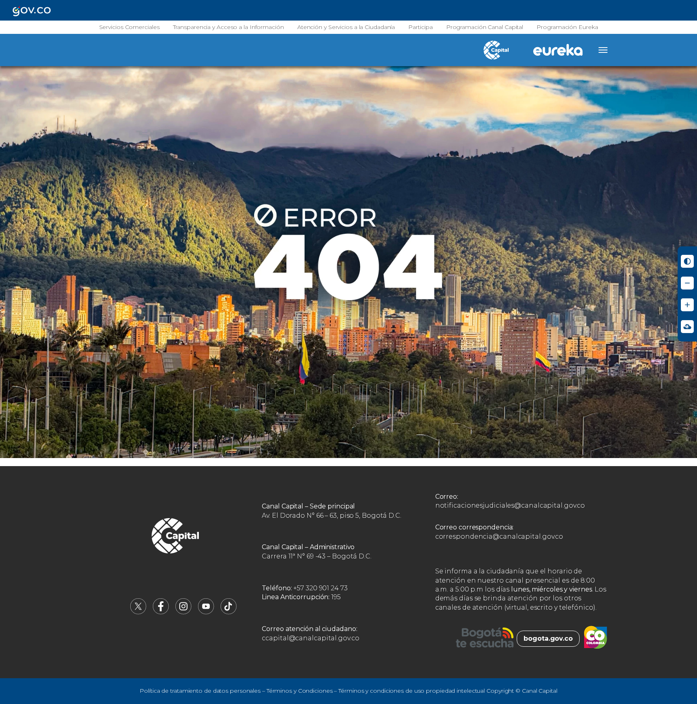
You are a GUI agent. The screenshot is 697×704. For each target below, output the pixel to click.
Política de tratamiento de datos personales (200, 690)
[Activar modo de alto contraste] (687, 261)
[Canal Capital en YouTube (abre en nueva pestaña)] (206, 612)
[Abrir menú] (603, 50)
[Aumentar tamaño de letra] (687, 305)
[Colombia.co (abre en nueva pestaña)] (595, 638)
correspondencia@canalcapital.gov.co (499, 536)
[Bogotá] (484, 638)
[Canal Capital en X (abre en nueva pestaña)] (138, 612)
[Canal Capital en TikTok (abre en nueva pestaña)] (229, 612)
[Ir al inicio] (175, 537)
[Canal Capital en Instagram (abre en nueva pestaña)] (183, 612)
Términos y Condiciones (300, 690)
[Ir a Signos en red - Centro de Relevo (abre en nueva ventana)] (687, 327)
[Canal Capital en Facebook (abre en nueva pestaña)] (161, 612)
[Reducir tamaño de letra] (687, 283)
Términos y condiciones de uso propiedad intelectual (411, 690)
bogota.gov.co (548, 638)
